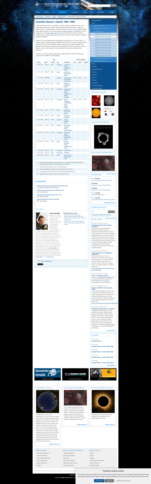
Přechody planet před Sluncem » (103, 58)
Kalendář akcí (96, 175)
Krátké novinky (97, 219)
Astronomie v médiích (69, 460)
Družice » (95, 77)
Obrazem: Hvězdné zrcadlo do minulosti (74, 221)
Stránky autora (50, 256)
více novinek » (111, 330)
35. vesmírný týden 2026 (44, 388)
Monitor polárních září (100, 61)
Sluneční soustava (94, 463)
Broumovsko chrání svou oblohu (72, 215)
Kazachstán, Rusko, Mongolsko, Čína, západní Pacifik (67, 136)
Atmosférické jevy (97, 69)
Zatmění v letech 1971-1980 (103, 34)
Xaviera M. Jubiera (68, 31)
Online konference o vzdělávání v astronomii (102, 253)
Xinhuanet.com (97, 247)
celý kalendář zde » (109, 202)
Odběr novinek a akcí (99, 207)
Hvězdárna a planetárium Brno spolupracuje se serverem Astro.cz (73, 471)
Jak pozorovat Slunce (100, 26)
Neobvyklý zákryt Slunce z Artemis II (103, 308)
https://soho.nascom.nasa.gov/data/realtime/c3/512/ (106, 303)
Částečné (59, 77)
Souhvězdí (95, 83)
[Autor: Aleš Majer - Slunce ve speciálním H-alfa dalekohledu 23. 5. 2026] (97, 113)
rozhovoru (106, 280)
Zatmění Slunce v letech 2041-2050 (102, 352)
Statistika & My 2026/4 (104, 277)
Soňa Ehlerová (103, 251)
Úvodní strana (39, 16)
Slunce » (94, 23)
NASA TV (39, 465)
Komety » (95, 72)
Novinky (46, 12)
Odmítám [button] (109, 481)
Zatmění (94, 66)
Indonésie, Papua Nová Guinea (67, 85)
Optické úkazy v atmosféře (97, 460)
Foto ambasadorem (53, 248)
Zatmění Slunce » (99, 31)
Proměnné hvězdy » (97, 85)
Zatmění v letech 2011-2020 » (103, 45)
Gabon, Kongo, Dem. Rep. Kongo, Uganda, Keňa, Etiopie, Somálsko (68, 93)
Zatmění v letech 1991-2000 (103, 39)
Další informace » (54, 444)
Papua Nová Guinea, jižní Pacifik (67, 111)
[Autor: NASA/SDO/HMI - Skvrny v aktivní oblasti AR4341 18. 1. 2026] (109, 100)
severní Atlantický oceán (66, 121)
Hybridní (59, 119)
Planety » (94, 80)
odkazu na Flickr (110, 324)
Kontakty (111, 12)
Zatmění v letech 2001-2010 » (103, 42)
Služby (85, 12)
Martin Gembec (104, 223)
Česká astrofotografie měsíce (102, 152)
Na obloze (62, 12)
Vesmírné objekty (97, 88)
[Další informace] (47, 401)
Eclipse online (53, 33)
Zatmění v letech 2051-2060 (103, 56)
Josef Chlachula (104, 273)
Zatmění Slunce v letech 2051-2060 (102, 346)
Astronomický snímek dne (100, 122)
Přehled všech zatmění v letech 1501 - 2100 (49, 194)
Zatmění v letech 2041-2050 (103, 53)
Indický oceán (67, 150)
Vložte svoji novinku (111, 218)
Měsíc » (94, 64)
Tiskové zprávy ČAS (42, 455)
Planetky (92, 458)
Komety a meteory (94, 465)
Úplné (58, 72)
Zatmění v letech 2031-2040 (103, 50)
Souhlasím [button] (99, 481)
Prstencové (59, 64)
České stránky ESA (42, 463)
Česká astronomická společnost (46, 471)
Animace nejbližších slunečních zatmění (48, 199)
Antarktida (66, 152)
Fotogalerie (74, 12)
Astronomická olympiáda (43, 458)
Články (38, 12)
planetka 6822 (39, 256)
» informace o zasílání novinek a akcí (101, 214)
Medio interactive (67, 477)
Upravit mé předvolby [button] (123, 481)
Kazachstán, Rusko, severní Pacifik (67, 73)
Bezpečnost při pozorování (101, 28)
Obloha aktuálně (96, 20)
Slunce (54, 16)
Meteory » (95, 75)
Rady (91, 12)
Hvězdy (92, 453)
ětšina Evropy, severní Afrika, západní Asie (68, 79)
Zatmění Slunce (62, 16)
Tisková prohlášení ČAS (43, 453)
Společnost (101, 12)
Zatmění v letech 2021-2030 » (103, 47)
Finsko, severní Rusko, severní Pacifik (67, 156)
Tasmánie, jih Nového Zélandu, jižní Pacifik (67, 67)
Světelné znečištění (68, 453)
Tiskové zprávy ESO (42, 460)
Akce (54, 12)
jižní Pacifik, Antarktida (67, 116)
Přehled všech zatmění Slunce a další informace (50, 190)
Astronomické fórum (68, 465)
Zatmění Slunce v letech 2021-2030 (102, 362)
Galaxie (92, 455)
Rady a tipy (66, 458)
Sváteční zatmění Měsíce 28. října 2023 (73, 216)
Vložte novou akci (111, 174)
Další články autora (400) (70, 213)
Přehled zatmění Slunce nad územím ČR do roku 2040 (52, 186)
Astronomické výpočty (69, 455)
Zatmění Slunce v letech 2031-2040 (102, 357)
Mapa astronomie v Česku (70, 463)
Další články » (111, 365)
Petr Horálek (55, 213)
